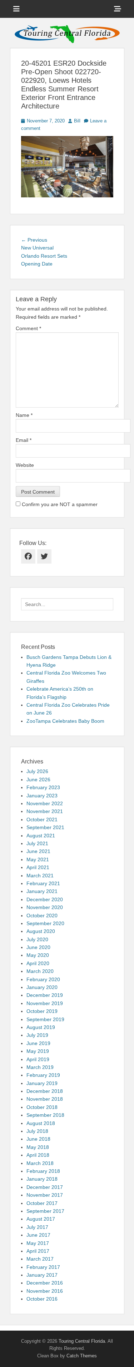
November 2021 (44, 811)
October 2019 (42, 1011)
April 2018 (37, 1155)
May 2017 (37, 1243)
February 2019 (43, 1075)
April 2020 (37, 963)
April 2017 (37, 1251)
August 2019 (40, 1027)
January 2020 (42, 987)
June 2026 (38, 779)
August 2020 (40, 931)
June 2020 (38, 947)
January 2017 (42, 1275)
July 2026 (37, 771)
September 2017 (45, 1211)
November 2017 (44, 1195)
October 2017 (42, 1203)
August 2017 (40, 1219)
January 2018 (42, 1179)
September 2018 (45, 1115)
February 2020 (43, 979)
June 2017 (38, 1235)
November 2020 (44, 907)
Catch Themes (81, 1355)
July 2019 (37, 1035)
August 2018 (40, 1123)
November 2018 (44, 1099)
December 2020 (44, 899)
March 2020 (40, 971)
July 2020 (37, 939)
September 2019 (45, 1019)
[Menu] (16, 9)
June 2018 (38, 1139)
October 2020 (42, 915)
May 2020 (37, 955)
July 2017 (37, 1227)
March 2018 (40, 1163)
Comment (28, 328)
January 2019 (42, 1083)
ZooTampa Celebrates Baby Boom (65, 721)
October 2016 (42, 1299)
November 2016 (44, 1291)
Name (24, 415)
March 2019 (40, 1067)
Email (23, 440)
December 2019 (44, 995)
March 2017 (40, 1259)
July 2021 (37, 843)
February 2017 (43, 1267)
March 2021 (40, 875)
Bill (77, 120)
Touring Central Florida (82, 1341)
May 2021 (37, 859)
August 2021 (40, 835)
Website (25, 465)
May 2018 (37, 1147)
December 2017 (44, 1187)
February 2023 (43, 787)
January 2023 (42, 795)
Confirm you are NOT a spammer (59, 504)
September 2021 (45, 827)
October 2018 (42, 1107)
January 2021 (42, 891)
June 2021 (38, 851)
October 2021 (42, 819)
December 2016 (44, 1283)
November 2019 (44, 1003)
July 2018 (37, 1131)
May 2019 (37, 1051)
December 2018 (44, 1091)
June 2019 (38, 1043)
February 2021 (43, 883)
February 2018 (43, 1171)
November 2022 (44, 803)
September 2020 (45, 923)
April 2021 (37, 867)
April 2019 (37, 1059)
